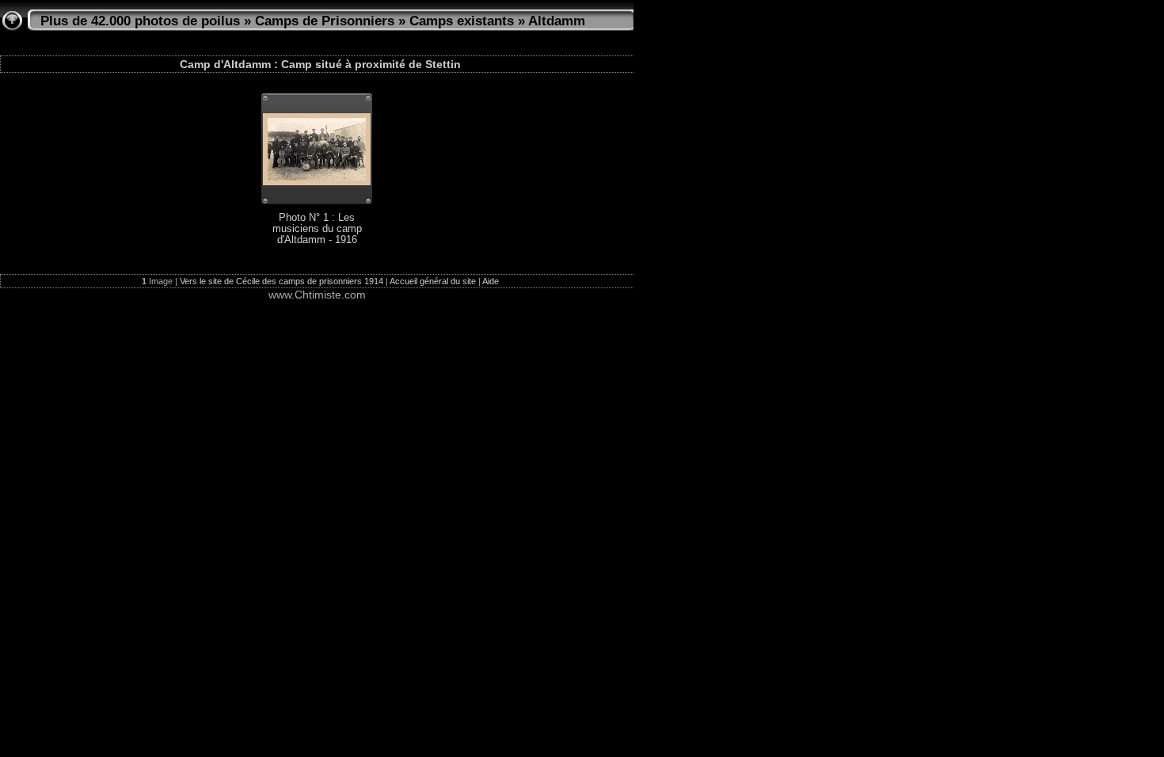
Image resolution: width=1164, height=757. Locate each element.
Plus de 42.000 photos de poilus (140, 21)
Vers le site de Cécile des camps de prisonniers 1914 (281, 281)
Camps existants (461, 21)
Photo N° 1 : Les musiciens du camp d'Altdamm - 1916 (317, 228)
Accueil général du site (433, 281)
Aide (490, 281)
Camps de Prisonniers (324, 21)
